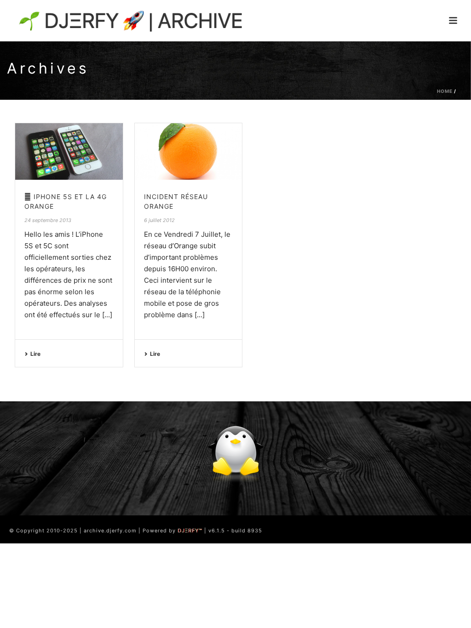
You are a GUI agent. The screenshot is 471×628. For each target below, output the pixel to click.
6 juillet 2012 (159, 220)
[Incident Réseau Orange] (188, 151)
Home (445, 91)
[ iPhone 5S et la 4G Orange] (69, 151)
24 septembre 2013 (47, 220)
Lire (35, 353)
